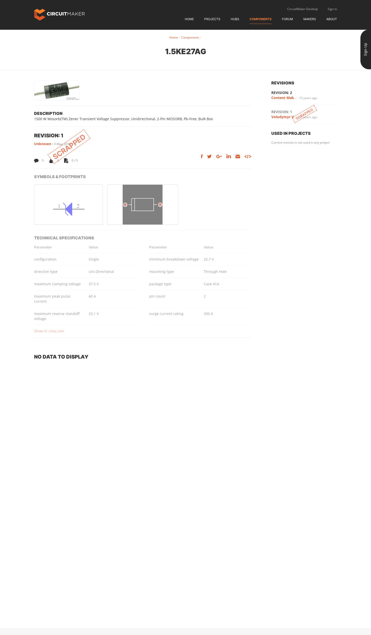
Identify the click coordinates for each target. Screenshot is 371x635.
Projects (212, 19)
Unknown (42, 143)
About (331, 19)
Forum (287, 19)
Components (261, 19)
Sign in (332, 9)
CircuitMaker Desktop (302, 9)
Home (189, 19)
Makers (309, 19)
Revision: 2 (281, 92)
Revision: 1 (281, 111)
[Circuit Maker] (59, 14)
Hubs (235, 19)
